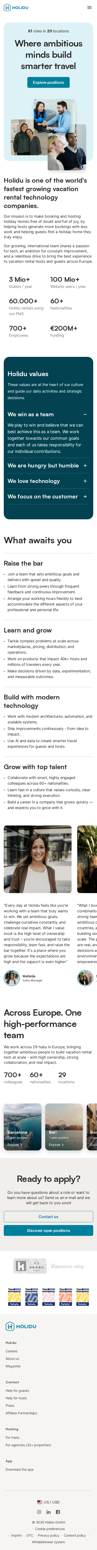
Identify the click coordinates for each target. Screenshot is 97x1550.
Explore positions (48, 82)
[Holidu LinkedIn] (48, 1512)
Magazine (13, 1366)
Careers (11, 1351)
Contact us (48, 1216)
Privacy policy (48, 1535)
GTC (29, 1535)
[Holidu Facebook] (58, 1512)
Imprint (16, 1535)
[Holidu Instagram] (39, 1512)
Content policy (75, 1535)
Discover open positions (48, 1230)
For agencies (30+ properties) (28, 1445)
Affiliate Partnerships (21, 1413)
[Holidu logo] (21, 1326)
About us (12, 1359)
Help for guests (17, 1390)
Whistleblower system (48, 1542)
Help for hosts (16, 1398)
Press (10, 1405)
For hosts (12, 1437)
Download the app (20, 1469)
